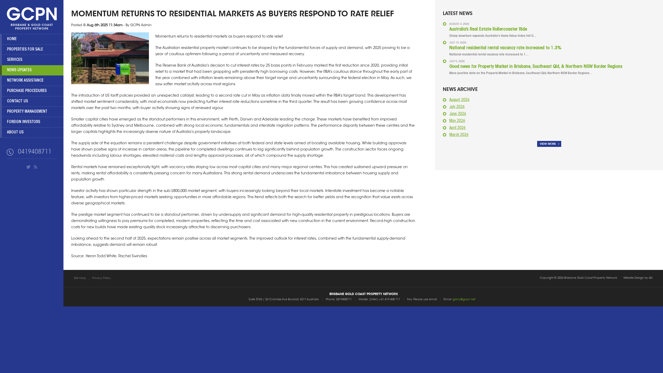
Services (14, 60)
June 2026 (457, 114)
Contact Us (17, 101)
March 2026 (459, 135)
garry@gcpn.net (464, 299)
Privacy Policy (101, 278)
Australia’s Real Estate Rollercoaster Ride (488, 29)
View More (548, 144)
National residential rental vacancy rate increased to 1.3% (505, 48)
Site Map (80, 278)
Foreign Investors (23, 122)
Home (12, 39)
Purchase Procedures (27, 91)
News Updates (19, 70)
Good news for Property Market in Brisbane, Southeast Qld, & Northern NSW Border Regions (535, 66)
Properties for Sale (25, 50)
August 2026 (459, 100)
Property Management (27, 112)
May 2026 (457, 121)
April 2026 (457, 128)
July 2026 (457, 107)
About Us (15, 132)
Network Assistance (25, 81)
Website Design (633, 278)
